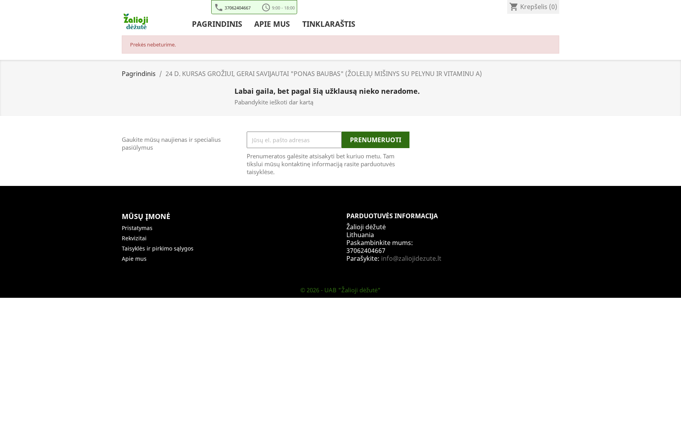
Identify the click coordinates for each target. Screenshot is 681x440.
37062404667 (238, 7)
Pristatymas (137, 228)
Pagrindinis (217, 24)
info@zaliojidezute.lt (411, 258)
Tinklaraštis (328, 24)
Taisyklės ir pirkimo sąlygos (158, 248)
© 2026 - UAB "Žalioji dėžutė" (340, 290)
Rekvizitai (134, 238)
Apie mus (272, 24)
